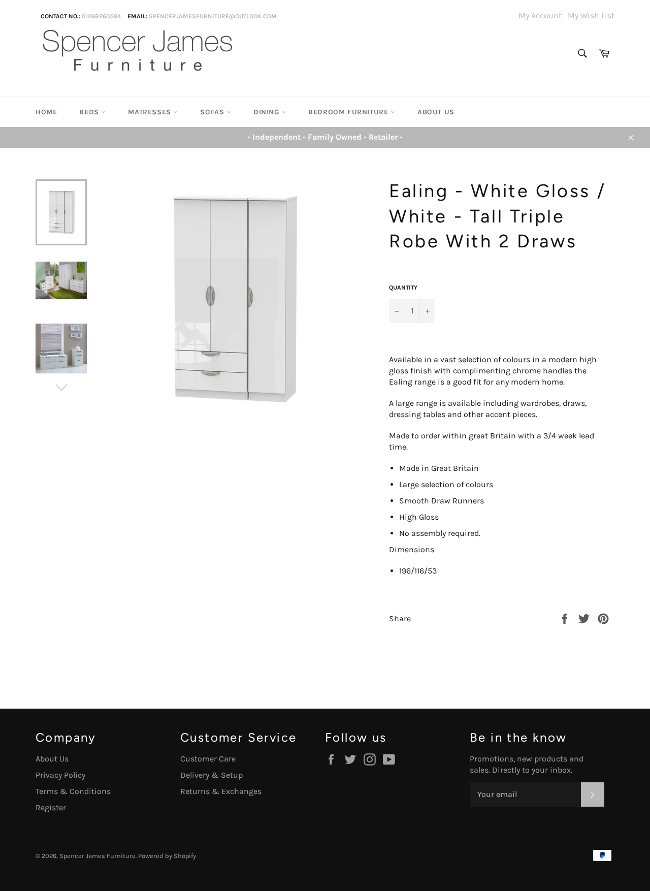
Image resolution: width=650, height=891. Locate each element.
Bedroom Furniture (349, 112)
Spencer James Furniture (97, 856)
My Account (540, 15)
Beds (90, 112)
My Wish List (591, 15)
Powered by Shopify (167, 856)
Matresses (150, 112)
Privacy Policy (60, 775)
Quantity (403, 287)
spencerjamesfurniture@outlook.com (213, 16)
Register (51, 807)
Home (46, 112)
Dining (267, 112)
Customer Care (208, 758)
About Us (435, 112)
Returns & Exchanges (221, 791)
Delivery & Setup (211, 775)
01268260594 (101, 16)
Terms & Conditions (73, 791)
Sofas (213, 112)
